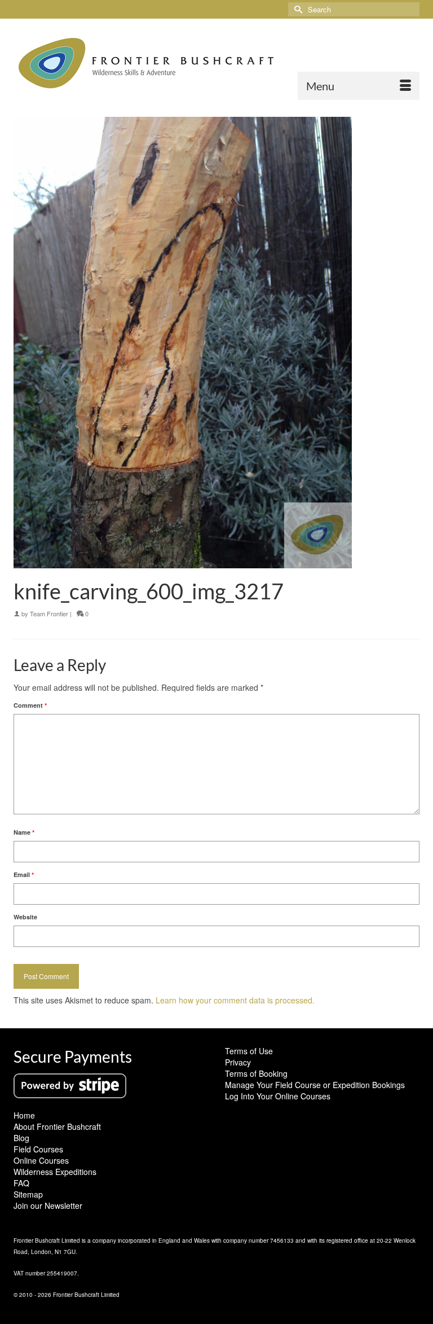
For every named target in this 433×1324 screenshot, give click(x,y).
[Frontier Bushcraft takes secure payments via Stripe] (70, 1084)
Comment (30, 705)
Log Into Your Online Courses (277, 1096)
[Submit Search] (296, 9)
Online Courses (41, 1160)
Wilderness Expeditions (55, 1171)
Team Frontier (49, 613)
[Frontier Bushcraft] (216, 63)
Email (24, 874)
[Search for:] (353, 9)
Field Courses (38, 1149)
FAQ (21, 1183)
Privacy (238, 1062)
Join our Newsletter (48, 1205)
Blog (21, 1137)
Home (24, 1115)
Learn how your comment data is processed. (235, 1000)
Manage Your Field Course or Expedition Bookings (315, 1084)
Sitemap (28, 1194)
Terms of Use (249, 1050)
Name (24, 832)
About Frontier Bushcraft (57, 1126)
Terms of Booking (256, 1073)
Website (25, 917)
